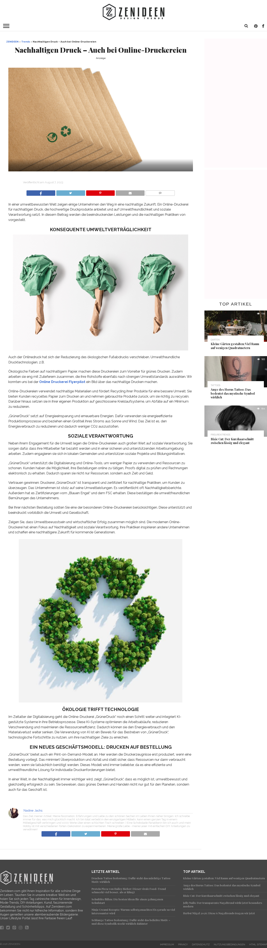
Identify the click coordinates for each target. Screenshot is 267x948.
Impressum (167, 944)
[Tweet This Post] (70, 192)
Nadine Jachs (33, 810)
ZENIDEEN (12, 41)
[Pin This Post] (100, 192)
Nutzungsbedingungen (229, 944)
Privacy (183, 944)
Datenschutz (201, 944)
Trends (25, 41)
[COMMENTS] (160, 192)
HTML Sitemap (258, 944)
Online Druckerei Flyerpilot (62, 382)
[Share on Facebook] (40, 192)
